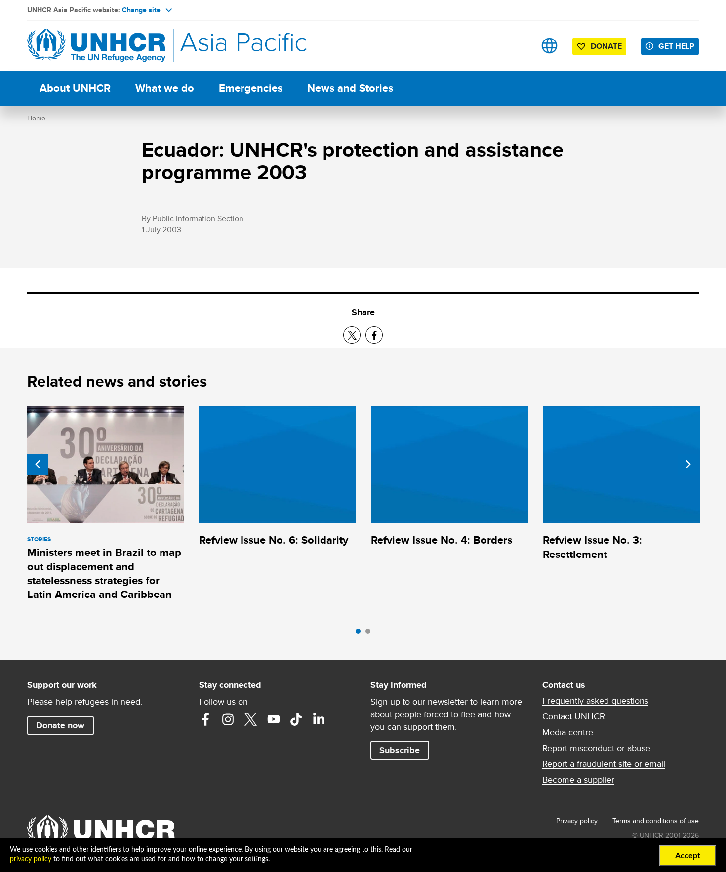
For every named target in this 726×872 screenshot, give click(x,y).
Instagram (228, 719)
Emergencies (250, 88)
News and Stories (350, 88)
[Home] (96, 46)
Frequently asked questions (595, 700)
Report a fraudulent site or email (603, 763)
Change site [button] (141, 10)
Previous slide (37, 464)
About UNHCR (75, 88)
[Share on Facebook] (374, 335)
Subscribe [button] (399, 750)
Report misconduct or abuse (596, 748)
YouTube (273, 719)
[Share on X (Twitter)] (352, 335)
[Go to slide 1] (360, 633)
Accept (687, 856)
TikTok (296, 719)
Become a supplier (578, 779)
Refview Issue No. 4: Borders (441, 540)
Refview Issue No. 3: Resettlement (592, 547)
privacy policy (30, 859)
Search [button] (518, 46)
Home (36, 118)
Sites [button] (549, 46)
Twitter (250, 719)
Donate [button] (606, 46)
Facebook (205, 719)
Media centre (567, 732)
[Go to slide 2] (370, 633)
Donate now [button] (60, 725)
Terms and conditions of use (655, 821)
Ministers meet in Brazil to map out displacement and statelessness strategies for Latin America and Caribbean (104, 573)
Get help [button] (676, 46)
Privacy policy (577, 821)
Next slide (688, 464)
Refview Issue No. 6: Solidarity (273, 540)
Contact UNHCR (573, 716)
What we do (164, 88)
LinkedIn (319, 719)
